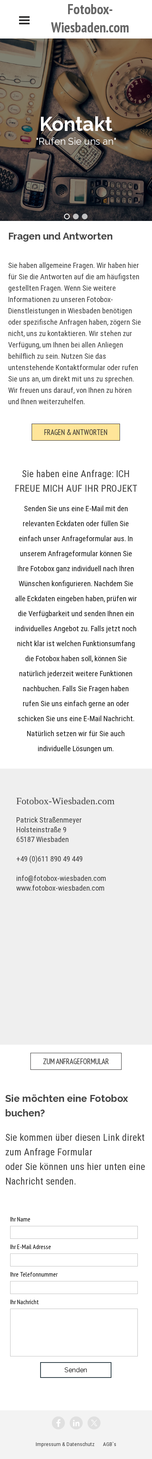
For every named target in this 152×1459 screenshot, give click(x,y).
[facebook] (58, 1422)
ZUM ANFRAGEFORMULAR (76, 1061)
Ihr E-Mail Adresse (30, 1247)
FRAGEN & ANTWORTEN (75, 432)
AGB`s (109, 1444)
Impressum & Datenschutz (65, 1444)
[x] (94, 1422)
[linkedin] (76, 1422)
